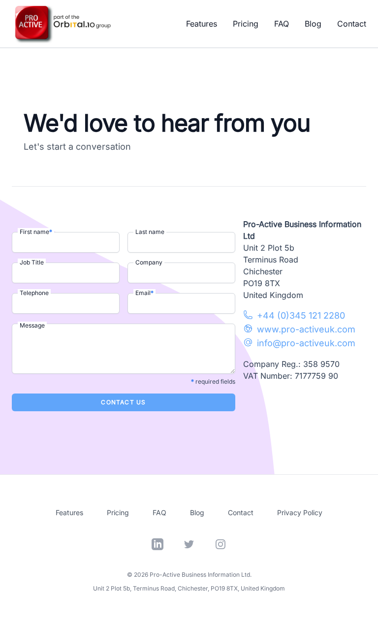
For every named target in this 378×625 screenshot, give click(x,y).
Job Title (32, 262)
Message (32, 325)
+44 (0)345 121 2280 (301, 315)
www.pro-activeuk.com (306, 329)
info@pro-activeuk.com (306, 343)
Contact (351, 24)
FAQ (281, 24)
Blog (313, 24)
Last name (149, 231)
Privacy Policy (299, 512)
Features (201, 24)
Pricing (245, 24)
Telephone (34, 292)
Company (148, 262)
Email (144, 292)
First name (36, 231)
